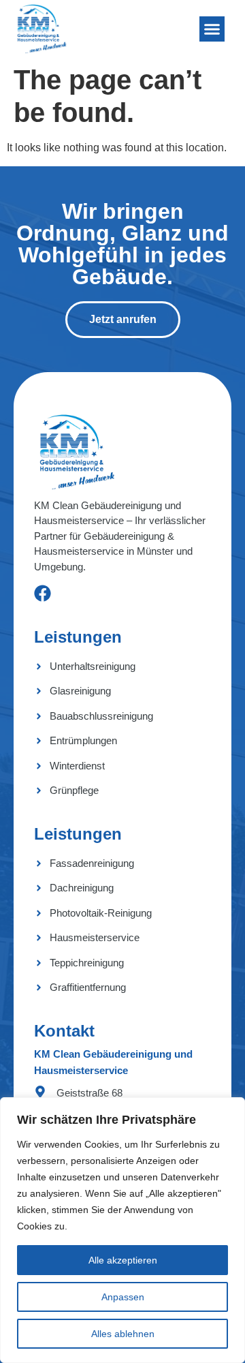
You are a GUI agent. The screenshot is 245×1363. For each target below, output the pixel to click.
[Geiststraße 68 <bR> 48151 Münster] (40, 1092)
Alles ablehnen (122, 1333)
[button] (212, 29)
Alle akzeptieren (122, 1260)
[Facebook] (42, 593)
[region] (122, 1230)
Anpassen (122, 1296)
